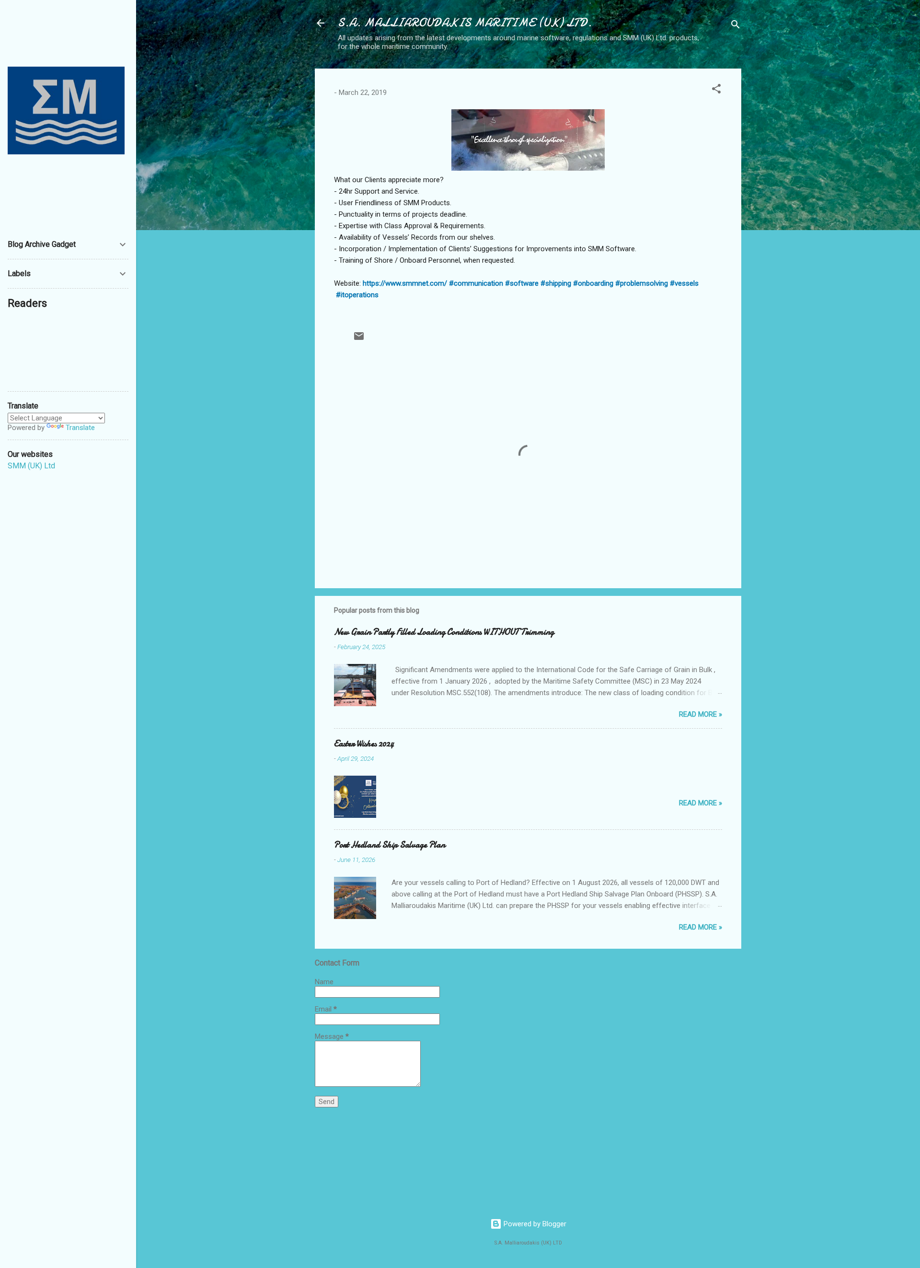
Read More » (700, 714)
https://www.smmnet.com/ (405, 283)
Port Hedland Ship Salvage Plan (389, 845)
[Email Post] (359, 339)
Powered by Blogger (534, 1224)
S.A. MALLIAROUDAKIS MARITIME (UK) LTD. (465, 23)
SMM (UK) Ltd (31, 465)
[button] (716, 90)
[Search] (735, 26)
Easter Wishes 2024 (364, 744)
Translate (80, 427)
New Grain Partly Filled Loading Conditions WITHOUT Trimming (444, 632)
